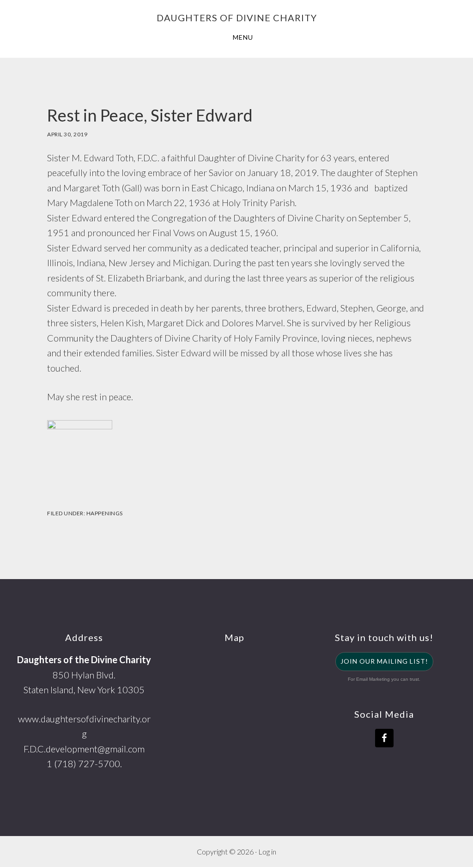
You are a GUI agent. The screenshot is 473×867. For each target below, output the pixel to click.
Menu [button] (243, 37)
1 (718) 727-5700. (84, 763)
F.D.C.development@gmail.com (84, 748)
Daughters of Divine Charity (237, 17)
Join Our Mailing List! (384, 661)
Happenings (104, 513)
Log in (267, 851)
